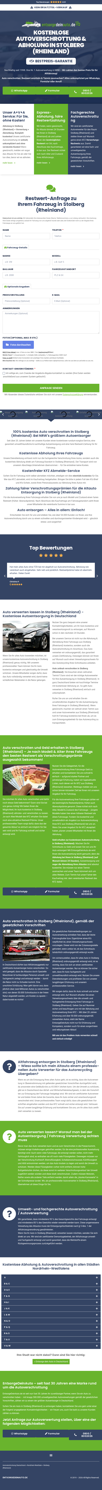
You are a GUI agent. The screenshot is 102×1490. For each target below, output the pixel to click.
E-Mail (56, 294)
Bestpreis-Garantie (54, 61)
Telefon (57, 230)
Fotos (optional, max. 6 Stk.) (20, 337)
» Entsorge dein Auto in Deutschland (51, 1361)
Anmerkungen (11, 308)
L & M (7, 1314)
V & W (7, 1345)
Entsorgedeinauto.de (15, 1477)
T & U (7, 1339)
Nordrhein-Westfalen (34, 1465)
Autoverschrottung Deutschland (14, 1465)
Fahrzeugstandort (64, 269)
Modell (56, 255)
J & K (7, 1308)
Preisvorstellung (13, 294)
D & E (7, 1289)
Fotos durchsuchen (20, 344)
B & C (7, 1283)
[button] (3, 414)
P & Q (7, 1327)
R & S (7, 1333)
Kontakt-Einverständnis (18, 368)
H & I (6, 1302)
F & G (7, 1296)
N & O (7, 1320)
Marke (6, 255)
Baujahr (8, 269)
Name (6, 230)
